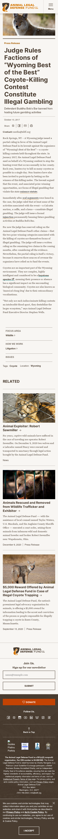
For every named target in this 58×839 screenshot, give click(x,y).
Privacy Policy (13, 812)
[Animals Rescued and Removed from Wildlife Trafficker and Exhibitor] (29, 484)
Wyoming (36, 366)
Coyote (13, 365)
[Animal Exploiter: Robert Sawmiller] (29, 408)
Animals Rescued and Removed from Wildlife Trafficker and (26, 506)
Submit (29, 685)
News (6, 460)
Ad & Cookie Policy (34, 812)
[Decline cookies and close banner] (54, 803)
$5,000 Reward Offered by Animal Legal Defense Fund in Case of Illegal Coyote (28, 591)
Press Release (12, 43)
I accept (31, 830)
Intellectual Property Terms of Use (17, 779)
